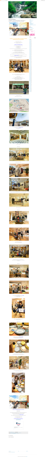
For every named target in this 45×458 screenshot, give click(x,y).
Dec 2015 (30, 74)
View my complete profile (31, 28)
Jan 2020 (30, 44)
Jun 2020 (30, 41)
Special (30, 20)
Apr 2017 (30, 64)
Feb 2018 (30, 58)
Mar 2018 (30, 57)
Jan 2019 (30, 51)
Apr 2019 (30, 49)
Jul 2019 (30, 47)
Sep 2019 (30, 46)
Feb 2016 (30, 73)
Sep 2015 (30, 76)
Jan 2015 (30, 81)
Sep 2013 (30, 91)
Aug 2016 (30, 69)
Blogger (26, 456)
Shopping (30, 22)
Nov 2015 (30, 75)
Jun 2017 (30, 63)
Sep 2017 (30, 61)
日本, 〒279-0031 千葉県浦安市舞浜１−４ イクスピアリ (14, 433)
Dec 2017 (30, 59)
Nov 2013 (30, 90)
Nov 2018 (30, 52)
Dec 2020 (30, 40)
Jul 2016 (30, 70)
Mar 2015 (30, 80)
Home (30, 19)
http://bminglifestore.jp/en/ (18, 419)
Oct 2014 (30, 83)
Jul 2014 (30, 85)
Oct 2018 (30, 53)
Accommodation (31, 21)
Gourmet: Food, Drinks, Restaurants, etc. (32, 23)
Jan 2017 (30, 66)
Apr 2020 (30, 42)
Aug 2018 (30, 54)
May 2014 (30, 86)
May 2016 (30, 71)
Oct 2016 (30, 68)
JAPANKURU (31, 27)
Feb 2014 (30, 88)
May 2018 (30, 56)
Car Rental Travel (31, 24)
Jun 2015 (30, 78)
